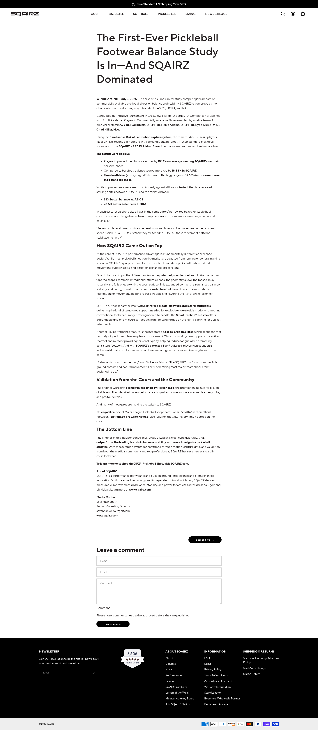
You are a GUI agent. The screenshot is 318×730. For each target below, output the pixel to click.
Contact (170, 663)
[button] (95, 14)
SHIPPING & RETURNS (259, 651)
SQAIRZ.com (179, 463)
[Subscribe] (94, 672)
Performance (173, 675)
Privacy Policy (212, 669)
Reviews (170, 681)
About (169, 658)
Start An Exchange (254, 668)
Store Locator (212, 692)
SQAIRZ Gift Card (176, 687)
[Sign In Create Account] (293, 14)
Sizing (207, 663)
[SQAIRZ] (25, 14)
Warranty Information (217, 687)
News (168, 669)
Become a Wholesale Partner (222, 698)
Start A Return (251, 674)
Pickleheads (165, 387)
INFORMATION (215, 651)
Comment (104, 608)
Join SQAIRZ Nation (177, 704)
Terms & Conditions (216, 675)
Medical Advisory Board (179, 698)
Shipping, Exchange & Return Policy (261, 660)
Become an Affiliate (216, 704)
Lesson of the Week (177, 692)
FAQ (207, 658)
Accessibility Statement (218, 681)
